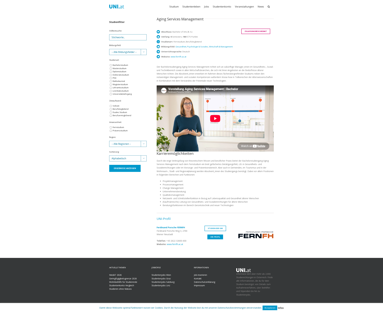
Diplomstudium (119, 71)
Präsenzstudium (120, 130)
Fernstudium (118, 127)
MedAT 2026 (115, 274)
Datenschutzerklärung (204, 282)
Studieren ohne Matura (120, 288)
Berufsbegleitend (120, 109)
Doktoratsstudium (120, 74)
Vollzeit (115, 105)
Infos (281, 307)
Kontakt (198, 278)
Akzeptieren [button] (269, 307)
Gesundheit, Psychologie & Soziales (191, 46)
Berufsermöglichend (121, 115)
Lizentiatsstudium (120, 90)
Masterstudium (119, 68)
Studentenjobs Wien (161, 274)
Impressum (199, 285)
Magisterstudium (120, 84)
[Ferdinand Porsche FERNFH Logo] (256, 227)
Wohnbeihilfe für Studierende (123, 282)
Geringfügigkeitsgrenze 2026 (123, 278)
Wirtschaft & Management (221, 46)
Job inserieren (200, 274)
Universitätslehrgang (122, 94)
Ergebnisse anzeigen (125, 168)
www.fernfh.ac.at (178, 56)
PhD (114, 78)
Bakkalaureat (118, 81)
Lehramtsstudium (120, 87)
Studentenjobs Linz (161, 285)
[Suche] (269, 6)
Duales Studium (119, 112)
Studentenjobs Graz (161, 278)
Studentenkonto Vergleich (121, 285)
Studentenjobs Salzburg (163, 282)
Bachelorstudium (120, 65)
